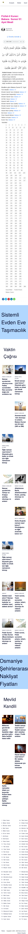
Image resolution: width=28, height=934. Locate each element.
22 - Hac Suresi (23, 825)
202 (7, 236)
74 (6, 160)
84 (6, 165)
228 (16, 251)
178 (7, 221)
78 (21, 160)
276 (16, 281)
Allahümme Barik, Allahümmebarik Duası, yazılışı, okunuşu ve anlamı (21, 493)
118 (7, 183)
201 (20, 233)
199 (11, 233)
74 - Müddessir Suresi (6, 914)
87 (18, 165)
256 (16, 268)
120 (16, 183)
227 (11, 251)
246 (7, 263)
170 (7, 215)
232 (16, 253)
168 (16, 213)
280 (16, 284)
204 (16, 236)
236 (16, 256)
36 (14, 140)
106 (16, 175)
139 (11, 195)
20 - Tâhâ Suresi (23, 820)
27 (18, 135)
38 (21, 140)
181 (20, 221)
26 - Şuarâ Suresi (23, 836)
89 (6, 168)
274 (7, 281)
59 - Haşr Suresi (5, 874)
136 (16, 193)
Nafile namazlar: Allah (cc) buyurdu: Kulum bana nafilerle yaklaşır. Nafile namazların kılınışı (6, 795)
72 (18, 157)
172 (16, 215)
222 (7, 248)
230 (7, 253)
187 (11, 226)
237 (20, 256)
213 (20, 241)
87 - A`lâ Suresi (23, 898)
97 (18, 170)
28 (21, 135)
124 (16, 185)
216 (16, 243)
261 (20, 271)
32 (18, 137)
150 (7, 203)
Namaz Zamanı (22, 931)
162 (7, 210)
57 (18, 150)
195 (11, 231)
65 (10, 155)
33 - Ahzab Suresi (23, 854)
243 (11, 261)
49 (6, 147)
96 (14, 170)
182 (7, 223)
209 (20, 238)
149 (20, 200)
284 (16, 286)
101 (15, 173)
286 (25, 286)
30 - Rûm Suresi (23, 846)
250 (7, 266)
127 (11, 188)
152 (16, 203)
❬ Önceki (10, 37)
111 (20, 178)
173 (20, 215)
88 (21, 165)
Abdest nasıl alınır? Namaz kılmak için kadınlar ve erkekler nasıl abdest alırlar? (7, 601)
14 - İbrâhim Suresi (6, 854)
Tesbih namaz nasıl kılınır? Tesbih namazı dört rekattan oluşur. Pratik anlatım (20, 730)
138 (7, 195)
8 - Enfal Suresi (5, 838)
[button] (11, 3)
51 (14, 147)
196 (16, 231)
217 (20, 243)
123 (11, 185)
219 (11, 246)
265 (20, 273)
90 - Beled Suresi (23, 906)
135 (11, 193)
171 (11, 215)
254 (7, 268)
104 (7, 175)
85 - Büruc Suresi (23, 893)
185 (20, 223)
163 (11, 210)
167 (11, 213)
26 (14, 135)
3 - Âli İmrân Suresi (6, 825)
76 (14, 160)
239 (11, 258)
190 (7, 228)
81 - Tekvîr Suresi (23, 882)
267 (11, 276)
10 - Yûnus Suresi (5, 844)
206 (7, 238)
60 (10, 152)
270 (7, 279)
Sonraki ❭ (17, 37)
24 (6, 135)
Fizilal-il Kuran (18, 289)
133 (20, 190)
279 (11, 284)
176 (16, 218)
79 (6, 162)
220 (16, 246)
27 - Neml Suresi (23, 838)
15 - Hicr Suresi (5, 857)
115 (16, 180)
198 (7, 233)
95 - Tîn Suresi (23, 919)
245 (20, 261)
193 (20, 228)
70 (10, 157)
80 (10, 162)
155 (11, 205)
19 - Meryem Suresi (6, 867)
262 (7, 273)
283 (11, 286)
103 (24, 173)
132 (16, 190)
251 (11, 266)
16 (14, 130)
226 (7, 251)
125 (20, 185)
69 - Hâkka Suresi (5, 900)
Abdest (19, 3)
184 (16, 223)
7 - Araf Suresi (4, 836)
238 (7, 258)
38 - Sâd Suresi (23, 867)
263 (11, 273)
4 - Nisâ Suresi (5, 828)
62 (18, 152)
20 (10, 132)
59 (6, 152)
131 (11, 190)
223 (11, 248)
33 (21, 137)
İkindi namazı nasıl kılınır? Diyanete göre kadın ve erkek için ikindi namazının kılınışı (20, 387)
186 (7, 226)
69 (6, 157)
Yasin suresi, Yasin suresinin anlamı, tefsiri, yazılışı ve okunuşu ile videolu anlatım (20, 603)
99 (6, 173)
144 (16, 198)
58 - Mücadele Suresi (6, 871)
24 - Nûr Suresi (23, 831)
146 (7, 200)
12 (20, 127)
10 (12, 127)
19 (6, 132)
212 (16, 241)
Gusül (25, 3)
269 (20, 276)
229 (20, 251)
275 (11, 281)
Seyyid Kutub (9, 28)
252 (16, 266)
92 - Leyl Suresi (23, 911)
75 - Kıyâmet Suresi (6, 916)
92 (18, 168)
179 (11, 221)
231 (11, 253)
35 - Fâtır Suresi (23, 859)
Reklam (3, 931)
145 (20, 198)
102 (20, 173)
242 (7, 261)
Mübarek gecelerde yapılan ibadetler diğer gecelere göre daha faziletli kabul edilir (7, 732)
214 (7, 243)
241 (20, 258)
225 (20, 248)
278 (7, 284)
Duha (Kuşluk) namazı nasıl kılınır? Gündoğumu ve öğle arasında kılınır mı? (20, 527)
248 (16, 263)
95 (10, 170)
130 (7, 190)
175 (11, 218)
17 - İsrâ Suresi (5, 862)
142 (7, 198)
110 (16, 178)
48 (21, 145)
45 (10, 145)
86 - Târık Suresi (23, 895)
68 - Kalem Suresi (5, 898)
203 (11, 236)
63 (21, 152)
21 (14, 132)
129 (20, 188)
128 (16, 188)
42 (18, 142)
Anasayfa (11, 3)
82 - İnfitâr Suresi (23, 885)
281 (20, 284)
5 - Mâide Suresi (5, 831)
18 (21, 130)
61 (14, 152)
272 (16, 279)
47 (18, 145)
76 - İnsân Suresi (5, 919)
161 (20, 208)
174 (7, 218)
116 (20, 180)
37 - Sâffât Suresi (23, 865)
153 (20, 203)
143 (11, 198)
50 (10, 147)
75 (10, 160)
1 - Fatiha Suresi (5, 820)
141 (20, 195)
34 (6, 140)
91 (14, 168)
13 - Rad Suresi (5, 852)
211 (11, 241)
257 (20, 268)
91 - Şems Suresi (23, 908)
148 (16, 200)
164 (16, 210)
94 (6, 170)
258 (7, 271)
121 (20, 183)
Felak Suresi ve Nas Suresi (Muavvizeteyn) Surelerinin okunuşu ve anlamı (8, 637)
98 (21, 170)
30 (10, 137)
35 (10, 140)
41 (14, 142)
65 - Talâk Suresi (5, 890)
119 (11, 183)
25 (10, 135)
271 (11, 279)
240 (16, 258)
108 (7, 178)
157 (20, 205)
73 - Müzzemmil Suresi (6, 911)
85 (10, 165)
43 (21, 142)
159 (11, 208)
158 (7, 208)
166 (7, 213)
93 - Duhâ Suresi (23, 914)
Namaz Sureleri (6, 376)
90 (10, 168)
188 (16, 226)
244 (16, 261)
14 (6, 130)
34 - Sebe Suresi (23, 857)
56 (14, 150)
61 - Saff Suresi (5, 879)
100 (11, 173)
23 (21, 132)
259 (11, 271)
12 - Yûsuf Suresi (5, 849)
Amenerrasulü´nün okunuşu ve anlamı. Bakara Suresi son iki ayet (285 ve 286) (20, 420)
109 (11, 178)
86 (14, 165)
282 (7, 286)
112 (24, 178)
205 (20, 236)
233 (20, 253)
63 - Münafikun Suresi (6, 885)
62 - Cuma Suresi (5, 882)
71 (14, 157)
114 (11, 180)
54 (6, 150)
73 (21, 157)
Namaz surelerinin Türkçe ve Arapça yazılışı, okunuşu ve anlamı (6, 494)
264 (16, 273)
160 (16, 208)
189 (20, 226)
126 (7, 188)
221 (20, 246)
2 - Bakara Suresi (5, 823)
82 (18, 162)
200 (16, 233)
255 (11, 268)
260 (16, 271)
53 (21, 147)
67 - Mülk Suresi (5, 895)
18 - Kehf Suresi (5, 865)
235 (11, 256)
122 (7, 185)
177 (20, 218)
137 (20, 193)
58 (21, 150)
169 (20, 213)
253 (20, 266)
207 (11, 238)
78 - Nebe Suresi (23, 874)
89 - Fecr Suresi (23, 903)
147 (11, 200)
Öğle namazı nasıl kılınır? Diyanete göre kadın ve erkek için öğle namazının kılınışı (7, 456)
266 (7, 276)
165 (20, 210)
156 (16, 205)
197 (20, 231)
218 (7, 246)
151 (11, 203)
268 (16, 276)
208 (16, 238)
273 (20, 279)
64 (6, 155)
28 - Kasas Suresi (23, 841)
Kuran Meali (4, 122)
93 (21, 168)
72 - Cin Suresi (4, 908)
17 (18, 130)
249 (20, 263)
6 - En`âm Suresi (5, 833)
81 (14, 162)
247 (11, 263)
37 (18, 140)
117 (24, 180)
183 (11, 223)
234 (7, 256)
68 (21, 155)
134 (7, 193)
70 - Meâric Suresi (5, 903)
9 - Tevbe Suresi (5, 841)
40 (10, 142)
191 (11, 228)
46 (14, 145)
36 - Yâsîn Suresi (23, 862)
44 (6, 145)
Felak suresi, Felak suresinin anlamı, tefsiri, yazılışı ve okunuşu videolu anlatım (20, 640)
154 (7, 205)
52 (18, 147)
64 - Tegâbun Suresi (6, 887)
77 (18, 160)
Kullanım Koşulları (21, 933)
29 (6, 137)
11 (16, 127)
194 (7, 231)
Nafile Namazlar (20, 518)
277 (20, 281)
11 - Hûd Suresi (5, 846)
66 (14, 155)
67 (18, 155)
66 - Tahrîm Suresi (5, 893)
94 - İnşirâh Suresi (23, 916)
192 (16, 228)
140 (16, 195)
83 (21, 162)
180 (16, 221)
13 (24, 127)
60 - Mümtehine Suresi (6, 877)
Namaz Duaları (19, 486)
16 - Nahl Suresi (5, 859)
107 (20, 175)
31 (14, 137)
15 (10, 130)
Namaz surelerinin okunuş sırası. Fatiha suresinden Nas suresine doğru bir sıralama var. (7, 386)
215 (11, 243)
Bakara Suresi (10, 292)
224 (16, 248)
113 (7, 180)
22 (18, 132)
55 (10, 150)
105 (11, 175)
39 (6, 142)
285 (20, 286)
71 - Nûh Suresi (5, 906)
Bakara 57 (13, 89)
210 (7, 241)
